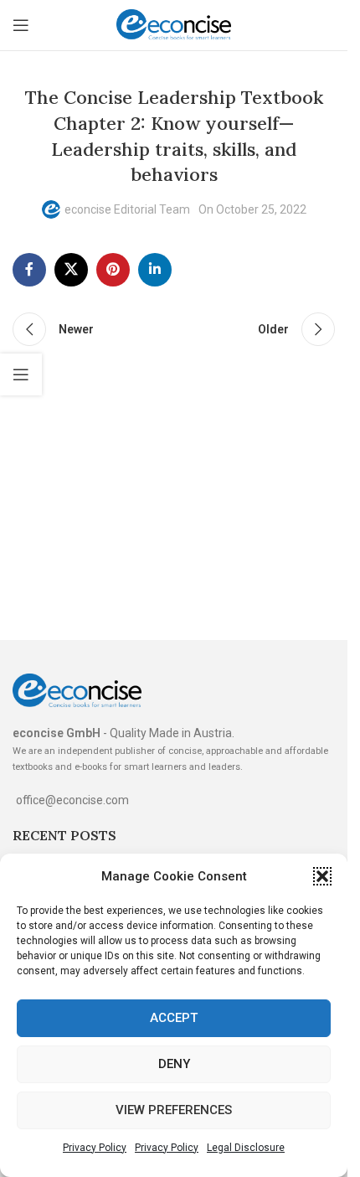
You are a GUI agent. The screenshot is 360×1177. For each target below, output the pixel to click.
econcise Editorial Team (127, 209)
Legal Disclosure (246, 1148)
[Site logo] (174, 24)
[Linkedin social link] (155, 270)
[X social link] (71, 270)
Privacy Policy (94, 1148)
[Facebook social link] (29, 270)
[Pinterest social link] (113, 270)
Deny (174, 1063)
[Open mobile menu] (21, 25)
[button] (322, 876)
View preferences (174, 1110)
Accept (174, 1017)
